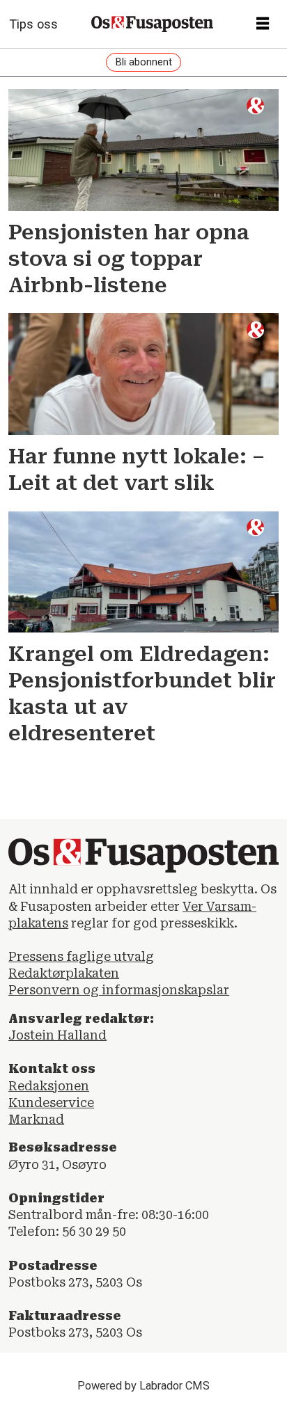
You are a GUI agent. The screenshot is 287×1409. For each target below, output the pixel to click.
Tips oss (33, 24)
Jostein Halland (57, 1035)
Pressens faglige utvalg (81, 957)
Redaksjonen (48, 1086)
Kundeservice (51, 1103)
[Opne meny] (262, 24)
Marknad (36, 1120)
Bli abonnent (144, 62)
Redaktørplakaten (63, 973)
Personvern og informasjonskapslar (118, 990)
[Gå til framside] (152, 24)
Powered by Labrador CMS (143, 1385)
